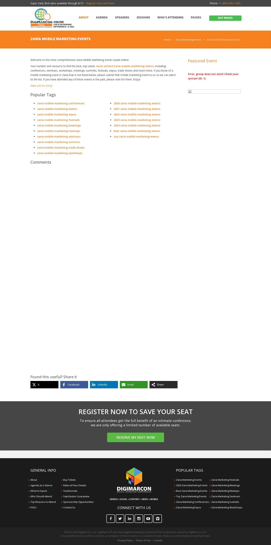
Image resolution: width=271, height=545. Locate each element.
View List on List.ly (41, 85)
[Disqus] (104, 219)
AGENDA (102, 17)
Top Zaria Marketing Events (191, 496)
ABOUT (83, 17)
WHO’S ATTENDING (170, 17)
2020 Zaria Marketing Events (192, 485)
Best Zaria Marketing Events (191, 490)
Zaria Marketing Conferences (192, 502)
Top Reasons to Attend (43, 502)
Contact (158, 540)
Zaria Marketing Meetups (225, 490)
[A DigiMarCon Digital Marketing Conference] (134, 492)
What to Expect (38, 490)
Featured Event (202, 60)
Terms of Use (143, 540)
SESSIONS (143, 17)
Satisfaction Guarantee (76, 496)
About (33, 479)
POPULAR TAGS (189, 470)
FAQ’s (33, 507)
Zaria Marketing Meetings (225, 485)
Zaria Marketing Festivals (225, 479)
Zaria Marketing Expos (188, 507)
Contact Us (69, 507)
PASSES (196, 17)
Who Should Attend (41, 496)
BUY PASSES (225, 18)
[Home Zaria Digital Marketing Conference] (41, 18)
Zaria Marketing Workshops (226, 507)
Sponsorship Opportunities (78, 502)
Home (167, 39)
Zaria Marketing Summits (225, 502)
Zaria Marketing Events (188, 39)
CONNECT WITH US (134, 507)
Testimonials (70, 490)
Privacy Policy (125, 540)
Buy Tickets (69, 479)
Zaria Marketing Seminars (225, 496)
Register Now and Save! (100, 3)
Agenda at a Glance (41, 485)
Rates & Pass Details (74, 485)
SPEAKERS (122, 17)
